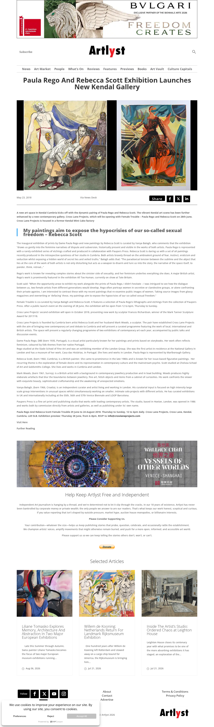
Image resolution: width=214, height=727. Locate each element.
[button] (193, 51)
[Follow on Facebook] (34, 694)
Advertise (106, 699)
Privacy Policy (175, 695)
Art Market (42, 69)
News (26, 69)
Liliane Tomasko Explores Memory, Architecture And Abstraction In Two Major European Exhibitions (43, 632)
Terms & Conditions (175, 691)
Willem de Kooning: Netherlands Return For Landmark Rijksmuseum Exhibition (104, 632)
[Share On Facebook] (170, 199)
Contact (107, 695)
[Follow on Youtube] (54, 694)
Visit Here (22, 422)
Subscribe (25, 52)
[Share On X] (178, 199)
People (59, 69)
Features (110, 69)
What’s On (76, 69)
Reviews (93, 69)
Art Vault (157, 69)
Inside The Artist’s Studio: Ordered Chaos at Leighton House (169, 630)
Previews (127, 69)
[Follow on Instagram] (64, 694)
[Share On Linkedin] (186, 199)
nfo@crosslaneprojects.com (124, 415)
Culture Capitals (180, 69)
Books (142, 69)
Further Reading (26, 428)
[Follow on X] (44, 694)
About (107, 691)
